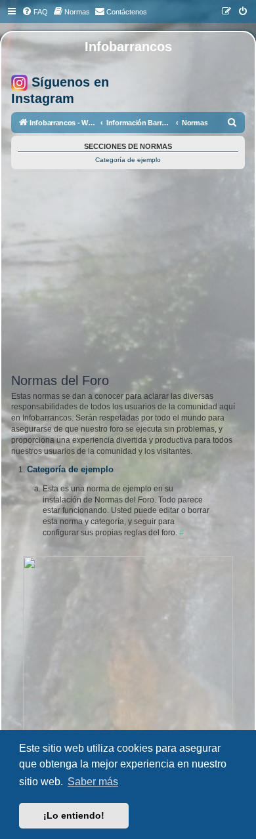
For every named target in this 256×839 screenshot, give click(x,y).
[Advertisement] (128, 275)
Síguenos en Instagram (60, 90)
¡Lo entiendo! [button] (73, 815)
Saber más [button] (93, 781)
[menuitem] (35, 12)
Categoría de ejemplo (128, 159)
